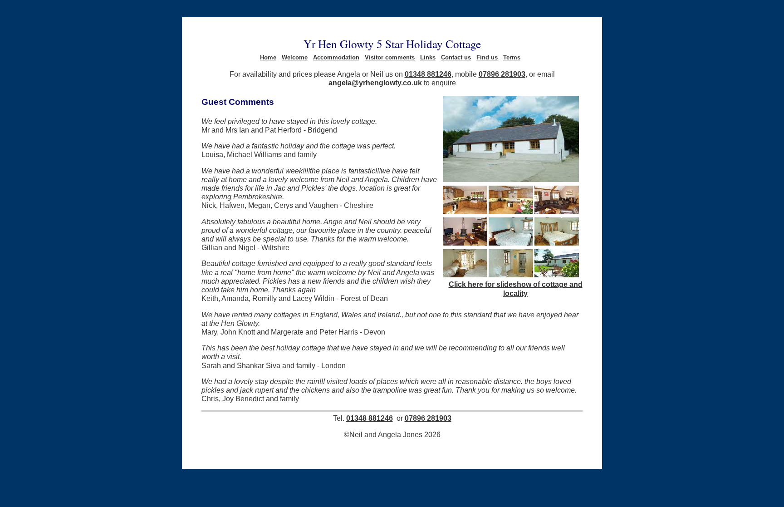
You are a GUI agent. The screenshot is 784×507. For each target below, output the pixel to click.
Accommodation (336, 57)
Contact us (456, 57)
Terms (511, 57)
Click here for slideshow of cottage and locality (516, 288)
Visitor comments (390, 57)
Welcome (295, 57)
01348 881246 (428, 74)
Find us (487, 57)
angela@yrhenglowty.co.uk (375, 83)
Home (268, 57)
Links (428, 57)
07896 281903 (502, 74)
